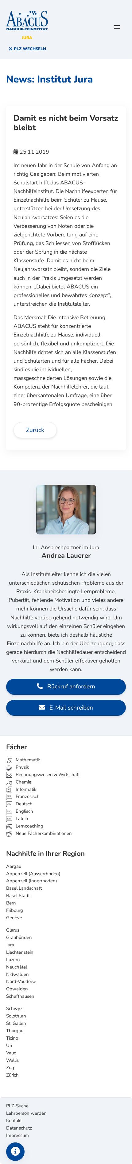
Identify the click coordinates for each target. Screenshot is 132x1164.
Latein (21, 819)
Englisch (20, 811)
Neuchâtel (16, 967)
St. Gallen (16, 1023)
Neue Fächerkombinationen (43, 833)
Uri (9, 1045)
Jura (10, 945)
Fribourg (14, 910)
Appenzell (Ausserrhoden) (33, 874)
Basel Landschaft (24, 888)
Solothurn (16, 1016)
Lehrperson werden (26, 1113)
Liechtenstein (19, 952)
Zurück (35, 430)
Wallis (12, 1060)
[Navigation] (117, 26)
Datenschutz (19, 1128)
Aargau (13, 866)
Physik (21, 767)
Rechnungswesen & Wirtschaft (47, 774)
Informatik (25, 789)
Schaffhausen (20, 996)
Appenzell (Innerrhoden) (31, 881)
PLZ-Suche (17, 1106)
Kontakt (14, 1121)
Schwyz (14, 1008)
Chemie (22, 782)
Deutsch (23, 804)
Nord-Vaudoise (21, 981)
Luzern (13, 960)
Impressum (17, 1135)
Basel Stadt (18, 895)
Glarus (12, 930)
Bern (11, 903)
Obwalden (17, 989)
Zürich (12, 1075)
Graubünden (19, 937)
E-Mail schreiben (70, 708)
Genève (14, 918)
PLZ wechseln (29, 49)
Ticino (12, 1038)
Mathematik (27, 760)
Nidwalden (17, 974)
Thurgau (14, 1031)
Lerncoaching (28, 826)
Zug (10, 1068)
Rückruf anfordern (70, 687)
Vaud (11, 1053)
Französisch (27, 796)
